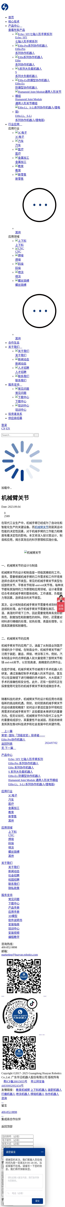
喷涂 (11, 847)
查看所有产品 (16, 29)
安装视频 (13, 932)
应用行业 (6, 791)
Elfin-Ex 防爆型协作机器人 (24, 775)
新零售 (12, 816)
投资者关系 (15, 413)
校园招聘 (13, 879)
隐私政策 (13, 888)
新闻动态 (13, 871)
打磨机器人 (8, 1094)
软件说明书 (15, 920)
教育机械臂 (23, 1089)
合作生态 (13, 342)
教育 (11, 812)
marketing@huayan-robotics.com (19, 954)
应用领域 (6, 827)
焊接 (11, 839)
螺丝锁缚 (13, 851)
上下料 (12, 831)
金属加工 (13, 808)
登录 (4, 425)
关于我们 (14, 346)
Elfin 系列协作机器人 (21, 767)
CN (3, 428)
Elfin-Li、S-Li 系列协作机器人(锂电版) (31, 784)
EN (8, 428)
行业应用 (14, 124)
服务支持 (14, 384)
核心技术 (13, 21)
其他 (11, 820)
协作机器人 (52, 1094)
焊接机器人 (37, 1094)
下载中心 (13, 903)
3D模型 (12, 916)
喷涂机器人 (23, 1094)
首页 (11, 17)
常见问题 (13, 899)
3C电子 (12, 795)
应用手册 (13, 911)
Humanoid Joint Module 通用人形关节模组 (33, 780)
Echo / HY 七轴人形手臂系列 (25, 759)
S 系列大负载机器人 (20, 771)
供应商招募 (15, 418)
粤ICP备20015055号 (15, 1081)
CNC (11, 835)
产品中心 (14, 25)
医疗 (11, 803)
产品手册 (13, 907)
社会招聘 (13, 875)
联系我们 (13, 883)
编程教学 (13, 937)
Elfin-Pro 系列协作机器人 (23, 763)
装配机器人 (55, 1089)
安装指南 (13, 924)
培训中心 (13, 928)
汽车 (11, 799)
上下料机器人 (39, 1089)
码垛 (11, 843)
